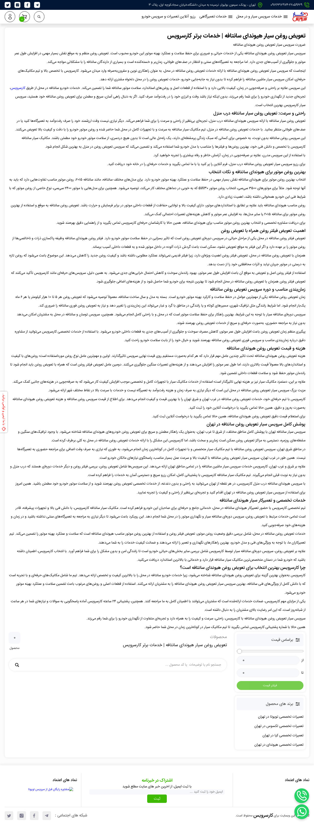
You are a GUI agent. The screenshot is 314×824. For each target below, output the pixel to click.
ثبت (157, 799)
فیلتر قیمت (270, 685)
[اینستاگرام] (17, 5)
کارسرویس (18, 88)
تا (302, 673)
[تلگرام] (37, 5)
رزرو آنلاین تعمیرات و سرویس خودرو (169, 17)
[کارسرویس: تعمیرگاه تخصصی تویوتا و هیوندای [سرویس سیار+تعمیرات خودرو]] (300, 20)
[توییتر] (7, 5)
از (302, 660)
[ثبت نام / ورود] (10, 16)
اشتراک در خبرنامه (157, 780)
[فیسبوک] (27, 5)
